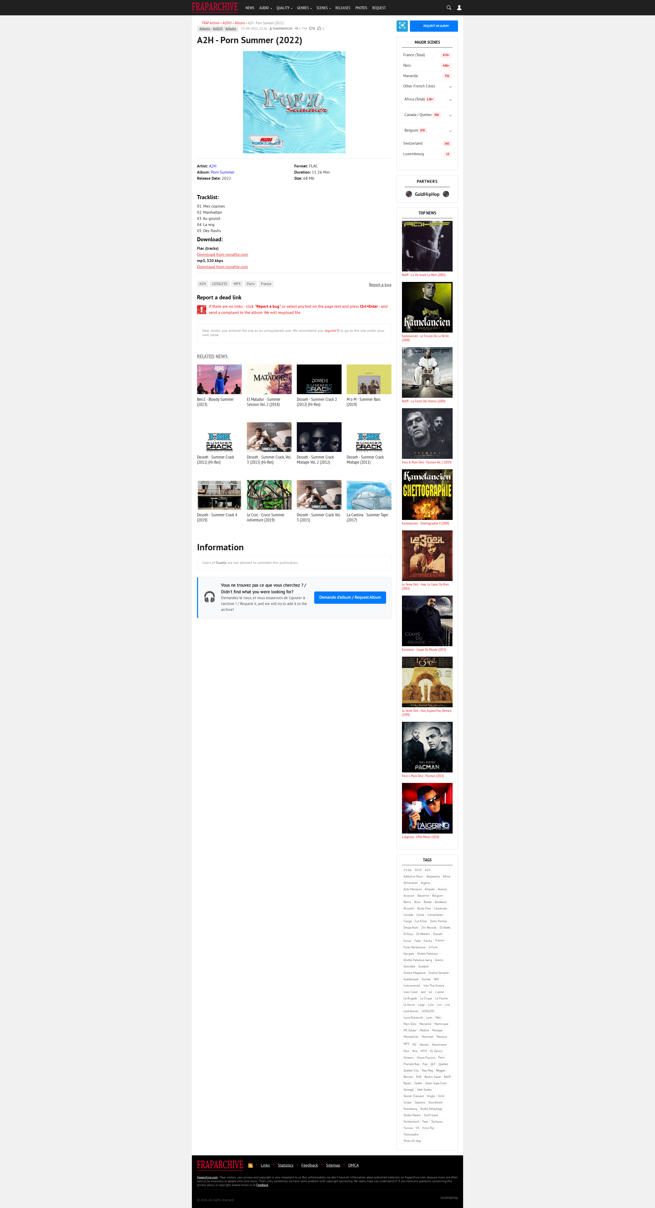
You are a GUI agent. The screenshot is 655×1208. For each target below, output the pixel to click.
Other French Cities (419, 86)
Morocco (441, 1037)
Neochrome (439, 1045)
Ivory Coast (410, 992)
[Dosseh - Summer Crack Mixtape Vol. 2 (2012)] (319, 437)
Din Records (428, 928)
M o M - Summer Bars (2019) (363, 401)
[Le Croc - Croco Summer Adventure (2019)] (269, 495)
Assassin (408, 896)
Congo (407, 922)
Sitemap (333, 1165)
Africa (446, 877)
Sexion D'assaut (413, 1096)
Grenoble (409, 967)
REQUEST (379, 7)
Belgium (415, 130)
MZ (414, 1045)
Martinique (441, 1024)
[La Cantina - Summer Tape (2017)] (369, 495)
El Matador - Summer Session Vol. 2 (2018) (263, 401)
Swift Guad (431, 1116)
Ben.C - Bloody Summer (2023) (215, 401)
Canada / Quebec (422, 115)
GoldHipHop (449, 1198)
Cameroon (440, 909)
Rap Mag (427, 1071)
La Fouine (441, 999)
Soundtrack (435, 1103)
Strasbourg (410, 1109)
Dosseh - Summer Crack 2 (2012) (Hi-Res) (317, 401)
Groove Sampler (439, 973)
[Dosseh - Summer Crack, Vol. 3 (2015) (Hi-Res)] (269, 437)
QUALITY (283, 7)
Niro (415, 1051)
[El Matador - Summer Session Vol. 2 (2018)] (269, 379)
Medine (424, 1031)
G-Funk (433, 948)
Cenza (420, 915)
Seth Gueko (424, 1090)
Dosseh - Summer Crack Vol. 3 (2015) (318, 517)
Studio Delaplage (431, 1109)
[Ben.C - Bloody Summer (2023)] (219, 379)
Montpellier (411, 1037)
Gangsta (408, 954)
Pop (424, 1064)
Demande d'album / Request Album (350, 597)
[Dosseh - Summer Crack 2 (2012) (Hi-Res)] (319, 379)
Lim (439, 1005)
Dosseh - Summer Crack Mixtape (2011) (365, 459)
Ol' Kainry (436, 1051)
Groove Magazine (414, 973)
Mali (438, 1018)
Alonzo (442, 890)
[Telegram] (402, 26)
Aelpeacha (433, 877)
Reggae (440, 1071)
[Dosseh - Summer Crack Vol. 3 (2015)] (319, 495)
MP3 (237, 284)
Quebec (443, 1064)
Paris (251, 284)
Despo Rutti (410, 928)
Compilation (435, 915)
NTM (424, 1051)
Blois (417, 902)
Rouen (407, 1084)
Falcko (428, 941)
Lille (431, 1005)
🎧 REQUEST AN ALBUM (434, 26)
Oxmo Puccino (426, 1058)
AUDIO (264, 7)
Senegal (408, 1090)
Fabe (417, 941)
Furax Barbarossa (414, 948)
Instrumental (411, 986)
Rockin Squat (432, 1077)
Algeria (425, 883)
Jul (430, 992)
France (266, 284)
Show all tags (412, 1141)
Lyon (429, 1018)
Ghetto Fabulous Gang (417, 960)
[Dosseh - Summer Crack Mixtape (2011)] (369, 437)
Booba (428, 902)
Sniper (407, 1103)
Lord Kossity (411, 1011)
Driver (407, 941)
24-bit (407, 870)
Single (431, 1096)
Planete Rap (411, 1064)
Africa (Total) (419, 99)
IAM (436, 980)
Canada (408, 915)
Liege (421, 1005)
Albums (204, 29)
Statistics (285, 1165)
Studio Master (412, 1116)
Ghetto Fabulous (427, 954)
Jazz (423, 992)
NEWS (250, 7)
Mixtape (437, 1031)
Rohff (447, 1077)
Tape (425, 1122)
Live (447, 1005)
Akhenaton (410, 883)
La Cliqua (426, 999)
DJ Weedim (423, 934)
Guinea (426, 980)
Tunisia (408, 1128)
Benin (407, 902)
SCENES (322, 7)
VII (417, 1128)
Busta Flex (424, 909)
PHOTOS (361, 7)
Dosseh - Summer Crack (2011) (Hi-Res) (215, 459)
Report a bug (380, 285)
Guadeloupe (411, 980)
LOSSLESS (219, 284)
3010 (418, 870)
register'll (331, 331)
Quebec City (411, 1071)
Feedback (309, 1165)
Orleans (408, 1058)
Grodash (423, 967)
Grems (439, 960)
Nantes (424, 1045)
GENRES (303, 7)
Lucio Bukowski (413, 1018)
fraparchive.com (207, 1178)
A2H (202, 284)
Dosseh (438, 934)
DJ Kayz (408, 934)
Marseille (426, 76)
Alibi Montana (412, 890)
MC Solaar (410, 1031)
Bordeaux (441, 902)
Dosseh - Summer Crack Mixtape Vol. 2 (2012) (315, 459)
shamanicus (282, 29)
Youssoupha (411, 1135)
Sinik (441, 1096)
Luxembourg (426, 154)
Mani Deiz (409, 1024)
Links (265, 1165)
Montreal (427, 1037)
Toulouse (436, 1122)
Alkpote (430, 890)
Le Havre (409, 1005)
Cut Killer (421, 922)
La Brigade (410, 999)
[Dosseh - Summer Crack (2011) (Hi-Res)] (219, 437)
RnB (418, 1077)
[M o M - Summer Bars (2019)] (369, 379)
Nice (406, 1051)
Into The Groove (433, 986)
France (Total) (426, 55)
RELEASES (342, 7)
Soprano (420, 1103)
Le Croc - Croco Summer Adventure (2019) (266, 517)
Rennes (408, 1077)
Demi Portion (438, 922)
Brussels (408, 909)
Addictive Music (413, 877)
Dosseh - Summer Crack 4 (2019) (217, 517)
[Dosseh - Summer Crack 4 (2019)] (219, 495)
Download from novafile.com (222, 254)
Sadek (418, 1084)
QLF (432, 1064)
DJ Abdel (445, 928)
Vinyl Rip (428, 1128)
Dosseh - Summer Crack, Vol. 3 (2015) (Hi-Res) (269, 459)
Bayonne (423, 896)
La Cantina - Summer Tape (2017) (367, 517)
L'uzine (439, 992)
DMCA (353, 1165)
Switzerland (426, 143)
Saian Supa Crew (436, 1084)
